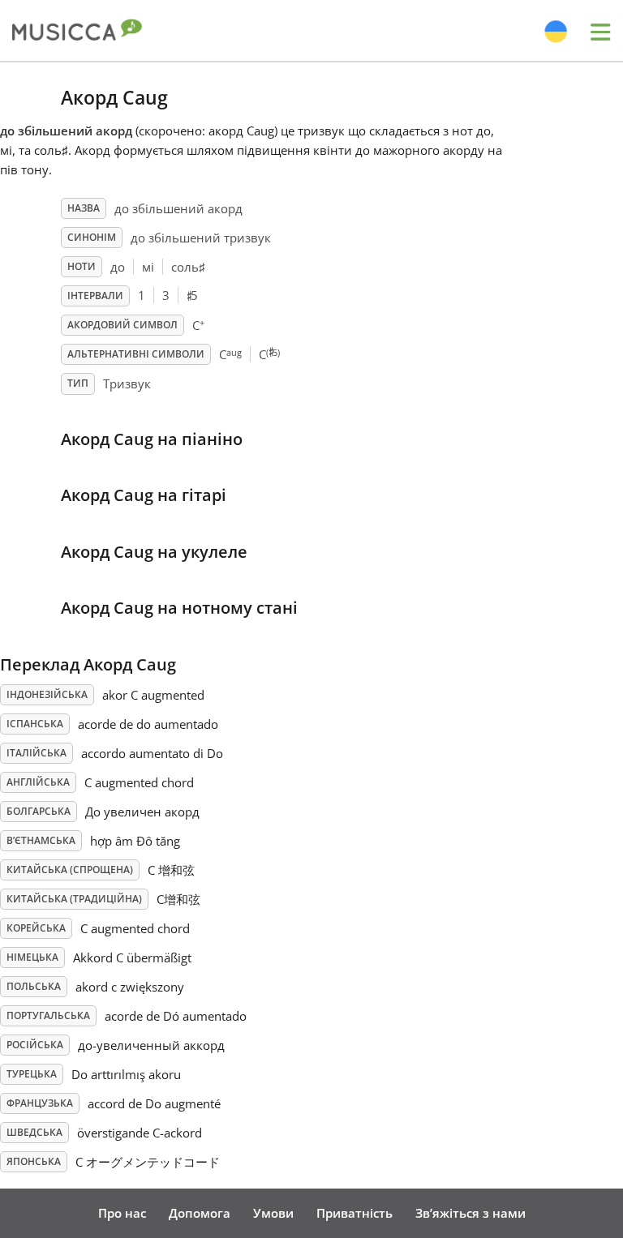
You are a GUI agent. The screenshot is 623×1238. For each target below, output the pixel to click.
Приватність (354, 1213)
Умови (273, 1213)
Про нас (122, 1213)
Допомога (199, 1213)
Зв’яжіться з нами (470, 1213)
